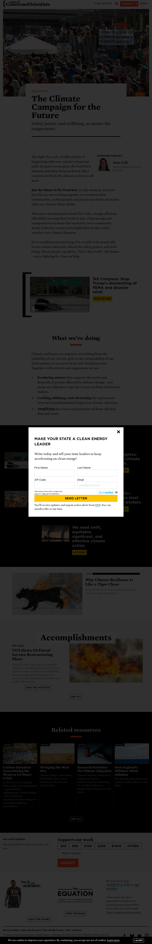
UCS (97, 505)
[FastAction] (106, 492)
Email (80, 479)
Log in (36, 494)
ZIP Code (40, 479)
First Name (41, 467)
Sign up (45, 494)
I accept (138, 940)
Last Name (84, 467)
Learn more (113, 940)
